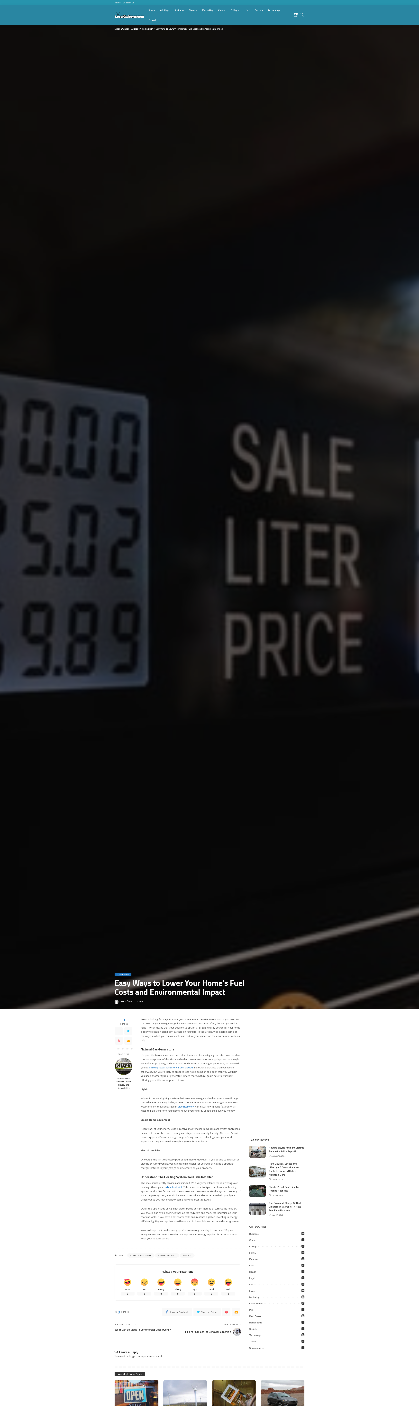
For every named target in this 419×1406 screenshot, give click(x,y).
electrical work (186, 1106)
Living (252, 1291)
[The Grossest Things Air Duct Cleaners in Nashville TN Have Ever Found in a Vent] (257, 1209)
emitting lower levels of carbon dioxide (171, 1067)
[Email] (128, 1041)
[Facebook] (119, 1031)
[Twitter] (128, 1031)
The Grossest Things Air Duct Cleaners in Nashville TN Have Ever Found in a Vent (285, 1206)
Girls (251, 1265)
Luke (122, 1001)
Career (252, 1240)
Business (254, 1234)
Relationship (255, 1322)
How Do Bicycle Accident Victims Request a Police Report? (286, 1149)
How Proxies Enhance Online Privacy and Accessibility (124, 1083)
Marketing (254, 1297)
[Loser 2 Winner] (129, 15)
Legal (252, 1278)
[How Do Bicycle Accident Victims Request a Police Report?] (257, 1152)
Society (253, 1329)
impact (187, 1255)
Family (252, 1253)
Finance (253, 1259)
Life (251, 1284)
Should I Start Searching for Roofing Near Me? (284, 1189)
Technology (123, 974)
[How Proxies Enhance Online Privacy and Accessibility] (123, 1066)
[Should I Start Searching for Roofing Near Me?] (257, 1191)
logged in (134, 1356)
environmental (168, 1255)
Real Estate (255, 1316)
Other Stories (256, 1303)
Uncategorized (256, 1348)
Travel (252, 1341)
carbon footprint (173, 1187)
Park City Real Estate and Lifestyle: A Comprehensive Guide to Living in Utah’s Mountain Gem (284, 1169)
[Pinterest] (119, 1041)
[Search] (301, 15)
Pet (251, 1310)
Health (252, 1271)
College (253, 1246)
